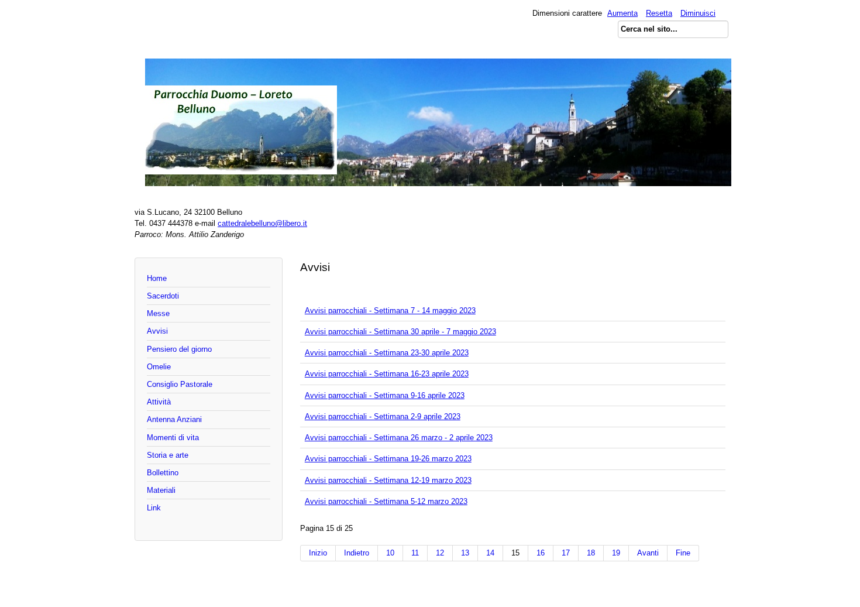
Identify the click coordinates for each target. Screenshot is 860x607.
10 (390, 552)
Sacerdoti (163, 296)
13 (465, 552)
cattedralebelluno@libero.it (262, 223)
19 (616, 552)
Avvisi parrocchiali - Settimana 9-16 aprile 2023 (385, 395)
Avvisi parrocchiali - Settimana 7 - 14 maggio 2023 (390, 310)
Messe (158, 313)
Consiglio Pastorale (179, 384)
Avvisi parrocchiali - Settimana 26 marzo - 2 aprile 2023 (399, 437)
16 (540, 552)
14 (490, 552)
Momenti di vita (173, 437)
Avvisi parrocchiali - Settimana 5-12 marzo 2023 (386, 501)
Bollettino (162, 472)
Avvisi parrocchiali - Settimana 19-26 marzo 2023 (388, 458)
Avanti (648, 552)
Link (154, 507)
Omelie (159, 366)
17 (566, 552)
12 (440, 552)
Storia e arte (167, 455)
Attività (159, 401)
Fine (683, 552)
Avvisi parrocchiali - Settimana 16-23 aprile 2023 (387, 373)
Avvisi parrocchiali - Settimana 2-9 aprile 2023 (382, 416)
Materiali (161, 490)
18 (591, 552)
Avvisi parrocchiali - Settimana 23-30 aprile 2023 (387, 352)
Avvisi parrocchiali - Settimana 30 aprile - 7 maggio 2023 (400, 331)
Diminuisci (697, 13)
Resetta (659, 13)
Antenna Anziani (174, 419)
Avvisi (157, 331)
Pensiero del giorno (179, 349)
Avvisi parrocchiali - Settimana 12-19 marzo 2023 (388, 480)
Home (157, 278)
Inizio (318, 552)
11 (415, 552)
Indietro (356, 552)
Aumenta (622, 13)
